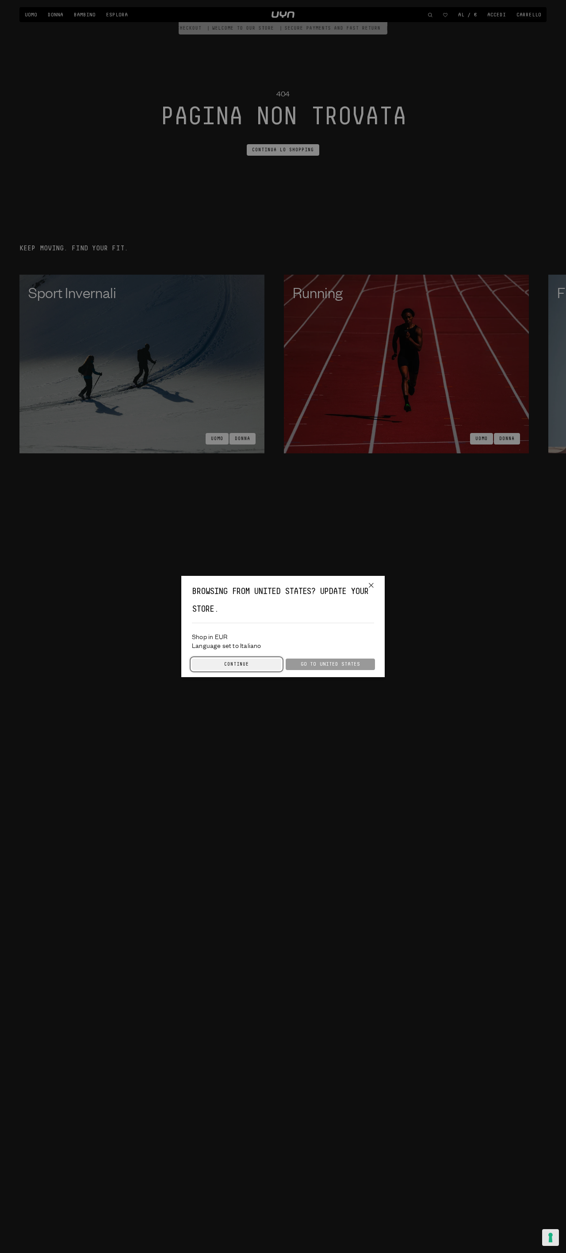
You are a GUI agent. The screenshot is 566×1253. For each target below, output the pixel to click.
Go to (330, 664)
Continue (236, 664)
